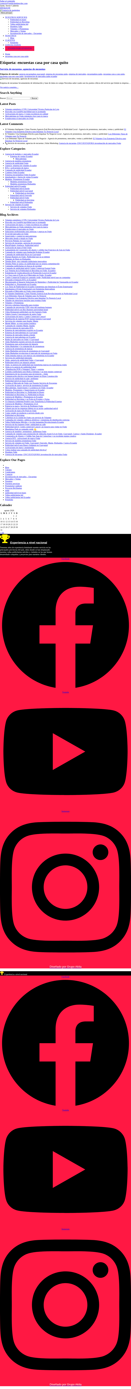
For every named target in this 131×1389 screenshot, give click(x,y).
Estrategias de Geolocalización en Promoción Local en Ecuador (30, 273)
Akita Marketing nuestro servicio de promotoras (24, 342)
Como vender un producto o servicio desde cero (24, 413)
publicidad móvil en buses (15, 493)
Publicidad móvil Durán (20, 188)
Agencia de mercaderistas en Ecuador (20, 337)
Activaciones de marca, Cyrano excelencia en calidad (26, 114)
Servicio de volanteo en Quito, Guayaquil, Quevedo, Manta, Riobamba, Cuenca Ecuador (41, 443)
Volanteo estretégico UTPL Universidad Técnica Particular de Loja (32, 109)
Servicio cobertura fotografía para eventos (22, 305)
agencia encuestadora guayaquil (32, 74)
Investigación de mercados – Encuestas (26, 33)
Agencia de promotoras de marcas (18, 349)
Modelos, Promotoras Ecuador (17, 179)
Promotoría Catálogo (13, 486)
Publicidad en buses (18, 20)
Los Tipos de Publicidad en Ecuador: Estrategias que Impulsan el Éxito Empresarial (38, 287)
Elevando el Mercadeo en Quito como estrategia (24, 291)
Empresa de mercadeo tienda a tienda (20, 335)
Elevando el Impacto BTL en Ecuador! (20, 280)
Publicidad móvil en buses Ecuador (19, 381)
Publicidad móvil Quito (19, 198)
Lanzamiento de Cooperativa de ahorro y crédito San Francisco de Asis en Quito (37, 250)
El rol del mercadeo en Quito (16, 234)
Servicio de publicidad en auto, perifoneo (21, 378)
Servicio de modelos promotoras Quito (20, 441)
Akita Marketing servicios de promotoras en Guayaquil (27, 351)
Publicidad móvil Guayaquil (21, 191)
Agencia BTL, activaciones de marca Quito (22, 438)
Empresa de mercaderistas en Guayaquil (21, 333)
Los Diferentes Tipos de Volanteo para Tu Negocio (25, 296)
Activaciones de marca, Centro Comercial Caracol (25, 316)
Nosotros (10, 36)
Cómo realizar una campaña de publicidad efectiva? (26, 450)
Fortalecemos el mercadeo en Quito (19, 118)
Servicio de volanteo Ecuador (17, 205)
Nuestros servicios (16, 17)
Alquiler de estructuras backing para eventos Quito (25, 300)
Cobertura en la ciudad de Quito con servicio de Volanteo (28, 418)
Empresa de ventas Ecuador (21, 156)
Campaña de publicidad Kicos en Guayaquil (23, 254)
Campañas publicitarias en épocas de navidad (23, 266)
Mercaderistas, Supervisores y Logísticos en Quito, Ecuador (29, 388)
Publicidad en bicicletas (24, 193)
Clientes (10, 40)
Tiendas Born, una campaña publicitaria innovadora (26, 261)
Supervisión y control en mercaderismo (21, 236)
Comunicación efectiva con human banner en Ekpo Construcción (31, 376)
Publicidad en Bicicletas (20, 22)
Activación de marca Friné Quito (18, 248)
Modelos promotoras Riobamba (23, 184)
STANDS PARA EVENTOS (20, 48)
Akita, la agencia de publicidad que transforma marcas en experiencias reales (36, 365)
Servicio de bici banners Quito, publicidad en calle (25, 424)
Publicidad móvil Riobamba (21, 202)
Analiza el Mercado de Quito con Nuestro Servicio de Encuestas (31, 383)
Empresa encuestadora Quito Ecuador (20, 175)
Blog (12, 38)
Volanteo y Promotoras (19, 29)
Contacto (8, 474)
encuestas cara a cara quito (114, 74)
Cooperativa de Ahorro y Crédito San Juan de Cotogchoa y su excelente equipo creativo (40, 436)
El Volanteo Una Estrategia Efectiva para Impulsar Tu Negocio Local (33, 298)
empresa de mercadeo (77, 74)
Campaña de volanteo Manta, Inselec (20, 326)
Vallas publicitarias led (19, 24)
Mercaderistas (20, 159)
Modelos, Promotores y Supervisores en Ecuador (25, 390)
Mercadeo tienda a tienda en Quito (19, 238)
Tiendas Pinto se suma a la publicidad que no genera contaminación (32, 264)
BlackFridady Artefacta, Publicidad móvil (22, 245)
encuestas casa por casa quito (11, 76)
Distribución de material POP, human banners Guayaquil (28, 319)
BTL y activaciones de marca (17, 168)
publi (7, 490)
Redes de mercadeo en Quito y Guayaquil (22, 339)
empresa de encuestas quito (57, 74)
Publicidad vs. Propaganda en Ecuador (20, 284)
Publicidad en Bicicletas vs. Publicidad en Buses (24, 392)
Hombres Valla (16, 26)
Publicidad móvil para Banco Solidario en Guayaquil (26, 445)
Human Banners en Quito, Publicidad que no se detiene (27, 257)
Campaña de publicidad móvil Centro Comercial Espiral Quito (30, 268)
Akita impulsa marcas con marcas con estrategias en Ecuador (29, 355)
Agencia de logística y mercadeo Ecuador (22, 154)
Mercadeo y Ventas (18, 31)
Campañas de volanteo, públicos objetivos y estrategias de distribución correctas (37, 420)
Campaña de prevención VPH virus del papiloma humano (28, 307)
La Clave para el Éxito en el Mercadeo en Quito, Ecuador (28, 275)
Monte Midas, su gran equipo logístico (20, 323)
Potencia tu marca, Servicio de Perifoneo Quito (24, 406)
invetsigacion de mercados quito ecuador (40, 76)
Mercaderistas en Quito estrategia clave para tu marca (26, 116)
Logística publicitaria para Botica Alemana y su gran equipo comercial (33, 372)
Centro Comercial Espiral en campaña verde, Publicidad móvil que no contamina (37, 277)
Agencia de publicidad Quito (16, 163)
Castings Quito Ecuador (14, 172)
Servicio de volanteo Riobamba (23, 209)
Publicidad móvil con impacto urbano (20, 362)
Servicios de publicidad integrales (18, 358)
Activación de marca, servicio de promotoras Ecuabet (26, 385)
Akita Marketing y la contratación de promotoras (24, 346)
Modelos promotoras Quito (21, 182)
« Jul (2, 533)
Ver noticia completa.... (9, 87)
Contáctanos (13, 45)
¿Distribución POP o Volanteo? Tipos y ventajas (24, 369)
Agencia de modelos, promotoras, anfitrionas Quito (25, 431)
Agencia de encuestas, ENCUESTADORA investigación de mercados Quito (90, 143)
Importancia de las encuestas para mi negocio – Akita (26, 374)
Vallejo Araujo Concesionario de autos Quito (23, 314)
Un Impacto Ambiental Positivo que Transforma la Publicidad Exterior (33, 401)
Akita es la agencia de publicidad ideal (20, 367)
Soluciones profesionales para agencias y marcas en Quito (28, 231)
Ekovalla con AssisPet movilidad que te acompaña (25, 112)
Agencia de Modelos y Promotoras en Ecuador (24, 397)
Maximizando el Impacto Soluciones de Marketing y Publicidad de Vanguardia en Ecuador (41, 282)
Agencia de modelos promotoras (18, 161)
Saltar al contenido (7, 1)
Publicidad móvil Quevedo (21, 195)
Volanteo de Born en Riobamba (18, 259)
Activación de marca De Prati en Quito (20, 411)
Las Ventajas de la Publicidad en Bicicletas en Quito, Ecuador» (30, 271)
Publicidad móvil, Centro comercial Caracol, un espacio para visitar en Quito (36, 427)
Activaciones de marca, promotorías (19, 447)
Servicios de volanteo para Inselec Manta (21, 321)
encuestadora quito (94, 74)
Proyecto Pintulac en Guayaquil (18, 241)
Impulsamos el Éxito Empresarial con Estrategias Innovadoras (30, 289)
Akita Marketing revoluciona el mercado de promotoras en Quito (31, 353)
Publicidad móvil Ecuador (15, 186)
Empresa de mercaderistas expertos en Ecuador (24, 330)
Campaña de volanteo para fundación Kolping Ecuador (27, 252)
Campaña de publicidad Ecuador (18, 170)
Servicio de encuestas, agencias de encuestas (22, 69)
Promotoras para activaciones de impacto (21, 344)
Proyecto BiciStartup (13, 488)
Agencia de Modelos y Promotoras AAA (21, 404)
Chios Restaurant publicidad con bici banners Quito (26, 312)
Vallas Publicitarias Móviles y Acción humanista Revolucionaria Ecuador (34, 422)
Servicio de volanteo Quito (21, 207)
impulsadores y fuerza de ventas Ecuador (21, 177)
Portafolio (14, 42)
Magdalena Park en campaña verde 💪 (20, 429)
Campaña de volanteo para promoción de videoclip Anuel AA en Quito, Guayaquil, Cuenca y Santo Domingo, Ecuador (53, 434)
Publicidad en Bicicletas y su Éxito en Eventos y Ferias (27, 399)
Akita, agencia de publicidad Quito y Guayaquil (24, 360)
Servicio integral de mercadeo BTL (19, 328)
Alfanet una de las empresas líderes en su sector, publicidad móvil (31, 408)
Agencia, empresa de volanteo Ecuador (21, 165)
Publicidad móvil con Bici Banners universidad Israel (26, 310)
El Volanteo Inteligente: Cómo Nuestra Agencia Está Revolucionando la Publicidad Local (41, 293)
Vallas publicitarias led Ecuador (17, 497)
